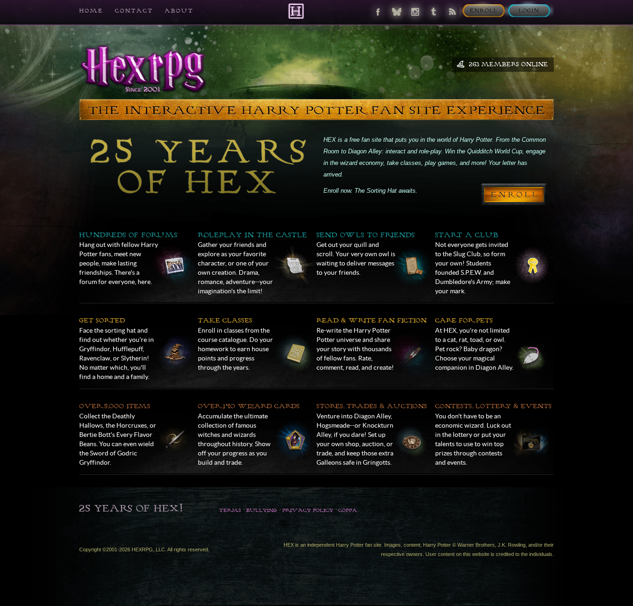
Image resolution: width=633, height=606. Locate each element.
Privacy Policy (307, 510)
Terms (230, 510)
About (179, 10)
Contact (134, 10)
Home (91, 10)
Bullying (261, 510)
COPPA (347, 510)
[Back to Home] (296, 11)
